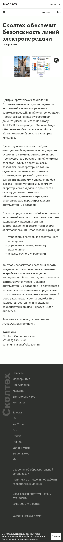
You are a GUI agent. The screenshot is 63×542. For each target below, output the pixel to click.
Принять (56, 536)
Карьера (18, 390)
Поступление (21, 384)
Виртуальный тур (24, 396)
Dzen (16, 430)
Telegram (18, 412)
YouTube (18, 424)
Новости (18, 373)
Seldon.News (21, 453)
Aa (59, 12)
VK (14, 418)
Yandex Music (21, 447)
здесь (36, 539)
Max (15, 459)
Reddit (17, 436)
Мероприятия (21, 379)
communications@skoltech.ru (21, 344)
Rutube (17, 441)
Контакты (19, 402)
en (48, 12)
